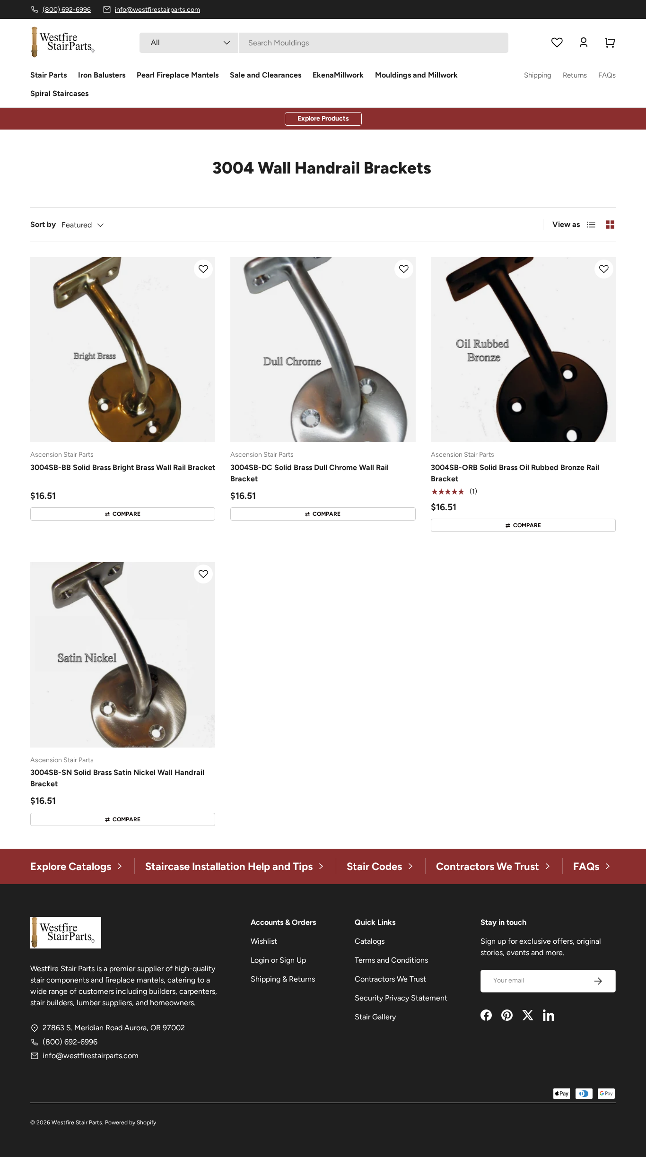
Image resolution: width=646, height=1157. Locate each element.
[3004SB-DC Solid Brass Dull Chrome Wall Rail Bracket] (322, 349)
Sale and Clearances (265, 74)
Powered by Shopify (130, 1122)
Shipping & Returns (283, 978)
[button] (610, 42)
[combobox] (324, 43)
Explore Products (323, 118)
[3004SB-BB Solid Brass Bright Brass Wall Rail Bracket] (122, 349)
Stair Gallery (375, 1016)
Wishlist (264, 941)
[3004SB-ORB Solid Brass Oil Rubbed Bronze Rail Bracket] (523, 349)
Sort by (43, 224)
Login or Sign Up (278, 960)
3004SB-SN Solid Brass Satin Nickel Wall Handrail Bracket (117, 778)
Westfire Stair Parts (77, 1122)
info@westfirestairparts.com (91, 1055)
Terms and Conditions (391, 960)
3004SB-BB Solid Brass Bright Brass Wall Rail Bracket (122, 467)
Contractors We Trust (390, 978)
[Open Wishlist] (557, 42)
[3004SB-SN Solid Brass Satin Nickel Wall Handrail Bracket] (122, 654)
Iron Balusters (101, 74)
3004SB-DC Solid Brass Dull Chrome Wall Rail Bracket (309, 473)
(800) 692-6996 (70, 1041)
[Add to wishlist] (203, 269)
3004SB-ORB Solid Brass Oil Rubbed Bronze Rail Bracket (515, 473)
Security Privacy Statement (401, 997)
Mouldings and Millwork (416, 74)
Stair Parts (48, 74)
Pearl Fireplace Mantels (177, 74)
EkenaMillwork (338, 74)
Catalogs (369, 941)
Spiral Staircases (59, 93)
